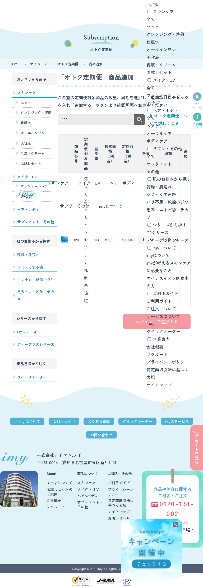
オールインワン (161, 49)
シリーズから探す (170, 224)
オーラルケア (159, 133)
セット (152, 26)
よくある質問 (99, 421)
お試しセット (159, 72)
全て (150, 19)
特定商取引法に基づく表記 (121, 503)
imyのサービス (177, 421)
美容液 (152, 57)
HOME (152, 4)
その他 (152, 171)
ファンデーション (163, 95)
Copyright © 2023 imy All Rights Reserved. (101, 568)
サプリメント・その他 (90, 504)
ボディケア (157, 141)
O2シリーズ (157, 232)
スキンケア (57, 183)
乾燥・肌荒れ (159, 186)
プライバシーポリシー (167, 362)
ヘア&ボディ (87, 495)
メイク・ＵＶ (88, 489)
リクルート (157, 354)
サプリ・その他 (75, 206)
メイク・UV (89, 183)
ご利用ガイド (165, 293)
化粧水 (152, 42)
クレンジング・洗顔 (165, 34)
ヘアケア (154, 126)
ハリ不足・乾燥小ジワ (167, 202)
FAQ (150, 323)
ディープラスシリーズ (167, 240)
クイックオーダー (163, 331)
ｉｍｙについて (27, 421)
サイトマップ (159, 385)
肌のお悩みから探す (172, 179)
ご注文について (161, 308)
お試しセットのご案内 (59, 492)
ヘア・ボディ (122, 183)
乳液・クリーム (161, 64)
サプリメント (159, 164)
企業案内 (161, 339)
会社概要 (154, 346)
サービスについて (163, 316)
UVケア (153, 102)
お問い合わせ (101, 434)
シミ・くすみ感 (161, 194)
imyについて (110, 206)
